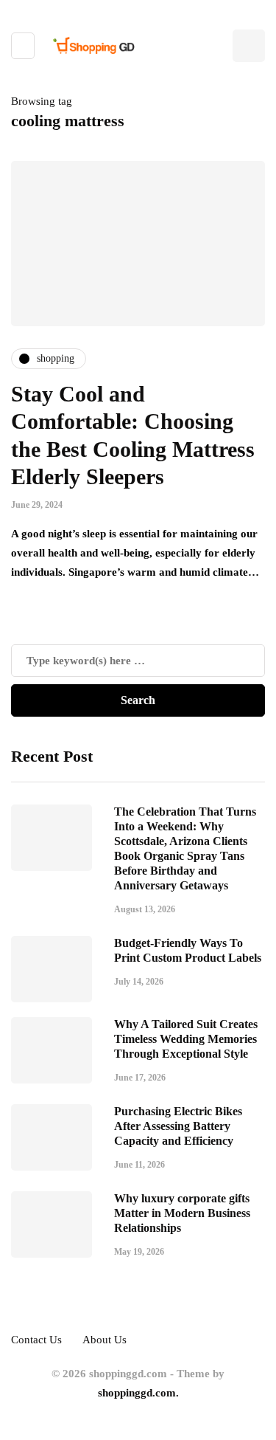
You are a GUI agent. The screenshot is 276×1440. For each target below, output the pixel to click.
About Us (104, 1340)
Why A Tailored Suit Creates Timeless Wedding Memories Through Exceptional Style (186, 1039)
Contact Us (36, 1340)
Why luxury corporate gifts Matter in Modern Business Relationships (182, 1213)
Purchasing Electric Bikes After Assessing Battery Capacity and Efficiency (178, 1126)
